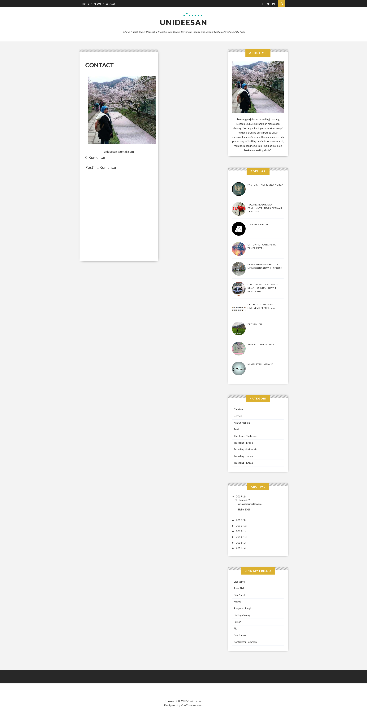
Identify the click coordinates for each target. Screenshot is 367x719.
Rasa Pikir (239, 588)
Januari (243, 500)
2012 (239, 542)
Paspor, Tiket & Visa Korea (265, 184)
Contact (110, 4)
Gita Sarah (239, 595)
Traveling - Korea (243, 462)
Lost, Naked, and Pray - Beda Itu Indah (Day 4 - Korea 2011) (263, 288)
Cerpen (238, 415)
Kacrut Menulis (242, 422)
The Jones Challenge (245, 436)
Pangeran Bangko (243, 608)
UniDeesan (183, 22)
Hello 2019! (245, 509)
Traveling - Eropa (243, 442)
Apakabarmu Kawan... (250, 503)
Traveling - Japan (243, 456)
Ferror (237, 621)
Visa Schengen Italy (261, 344)
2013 (239, 536)
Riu (235, 628)
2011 (239, 548)
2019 (239, 496)
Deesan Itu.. (256, 324)
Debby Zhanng (242, 615)
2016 (239, 525)
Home (85, 4)
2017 (239, 520)
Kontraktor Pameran (245, 641)
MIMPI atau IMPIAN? (260, 364)
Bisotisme (239, 581)
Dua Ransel (240, 635)
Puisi (236, 429)
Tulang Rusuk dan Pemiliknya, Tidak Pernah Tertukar (265, 208)
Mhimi (237, 601)
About (97, 4)
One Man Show (258, 224)
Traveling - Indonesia (245, 449)
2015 (239, 531)
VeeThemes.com (191, 705)
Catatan (238, 409)
